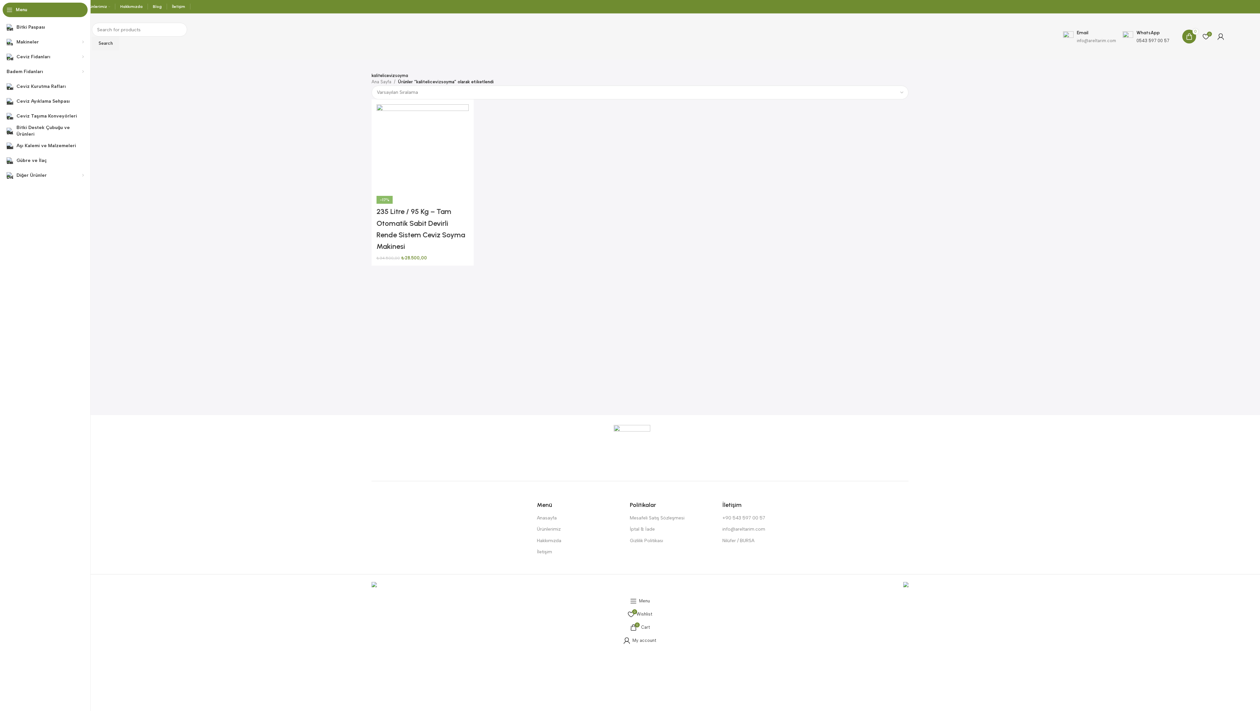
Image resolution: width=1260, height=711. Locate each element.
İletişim (544, 552)
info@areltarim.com (743, 529)
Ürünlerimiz (549, 529)
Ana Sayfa (381, 81)
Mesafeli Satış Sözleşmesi (657, 518)
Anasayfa (547, 518)
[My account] (1220, 36)
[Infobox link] (1146, 37)
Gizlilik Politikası (646, 540)
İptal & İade (642, 529)
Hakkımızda (549, 540)
